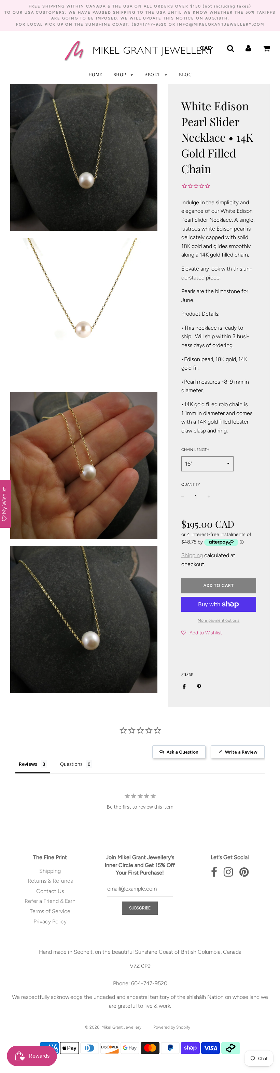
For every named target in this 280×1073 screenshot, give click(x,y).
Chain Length (195, 450)
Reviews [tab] (28, 764)
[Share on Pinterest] (199, 686)
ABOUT (153, 74)
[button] (201, 632)
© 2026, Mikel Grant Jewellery (113, 1027)
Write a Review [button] (241, 752)
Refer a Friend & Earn (50, 901)
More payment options (218, 620)
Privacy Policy (50, 921)
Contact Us (50, 891)
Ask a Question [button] (182, 752)
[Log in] (248, 47)
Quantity (190, 484)
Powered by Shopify (171, 1027)
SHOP (121, 74)
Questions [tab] (71, 764)
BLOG (185, 74)
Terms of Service (50, 911)
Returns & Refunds (50, 881)
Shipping (192, 555)
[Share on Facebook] (186, 686)
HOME (95, 74)
